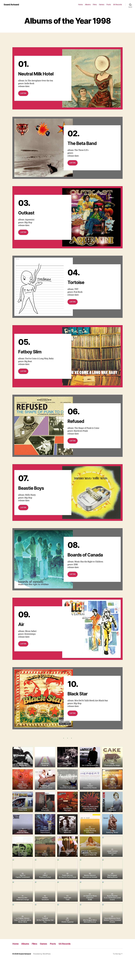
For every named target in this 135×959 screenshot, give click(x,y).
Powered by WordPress (42, 954)
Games (101, 4)
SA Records (117, 4)
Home (80, 4)
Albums (88, 4)
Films (95, 4)
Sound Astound (11, 4)
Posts (109, 4)
